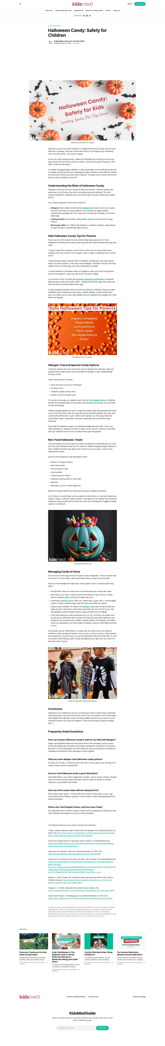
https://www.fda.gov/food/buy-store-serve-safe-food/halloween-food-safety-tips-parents (81, 891)
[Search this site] (20, 3)
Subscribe (140, 4)
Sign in (130, 4)
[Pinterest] (90, 16)
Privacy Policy (84, 916)
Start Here (49, 10)
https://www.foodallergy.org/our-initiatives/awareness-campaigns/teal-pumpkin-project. (80, 898)
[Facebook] (84, 16)
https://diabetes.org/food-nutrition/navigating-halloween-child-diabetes (74, 854)
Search (108, 10)
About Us (116, 10)
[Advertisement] (82, 62)
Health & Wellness (54, 26)
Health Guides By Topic (63, 10)
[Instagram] (87, 16)
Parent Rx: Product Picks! (94, 10)
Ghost (143, 997)
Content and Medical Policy (76, 997)
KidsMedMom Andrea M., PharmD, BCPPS (69, 41)
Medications (78, 10)
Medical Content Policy (96, 916)
